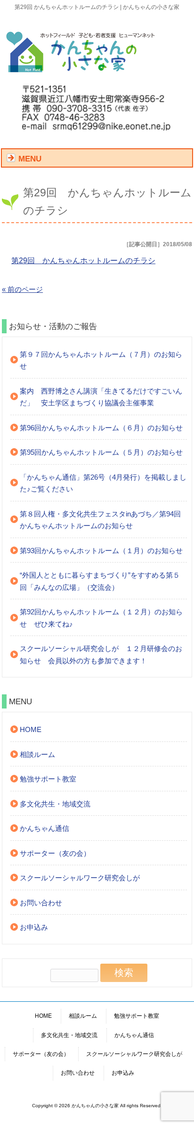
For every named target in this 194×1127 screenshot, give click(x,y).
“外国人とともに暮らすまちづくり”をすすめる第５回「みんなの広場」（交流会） (100, 581)
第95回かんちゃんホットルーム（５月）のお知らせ (101, 452)
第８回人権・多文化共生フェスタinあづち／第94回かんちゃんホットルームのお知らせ (100, 520)
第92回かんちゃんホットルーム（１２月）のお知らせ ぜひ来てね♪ (101, 618)
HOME (30, 729)
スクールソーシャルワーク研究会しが (80, 878)
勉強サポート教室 (48, 779)
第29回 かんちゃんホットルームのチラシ (83, 261)
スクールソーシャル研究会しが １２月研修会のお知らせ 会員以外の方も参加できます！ (101, 654)
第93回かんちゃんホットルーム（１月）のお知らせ (101, 551)
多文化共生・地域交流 (55, 804)
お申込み (34, 927)
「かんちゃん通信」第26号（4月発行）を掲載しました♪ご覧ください (103, 483)
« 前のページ (22, 289)
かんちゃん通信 (44, 828)
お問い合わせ (41, 903)
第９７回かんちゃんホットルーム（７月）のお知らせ (101, 360)
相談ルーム (37, 754)
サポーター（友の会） (55, 853)
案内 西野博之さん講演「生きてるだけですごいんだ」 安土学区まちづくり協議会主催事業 (101, 397)
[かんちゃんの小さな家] (81, 71)
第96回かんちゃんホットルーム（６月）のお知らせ (101, 428)
